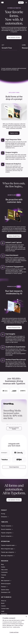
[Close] (26, 616)
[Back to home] (2, 2)
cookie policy (16, 627)
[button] (7, 424)
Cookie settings (14, 632)
